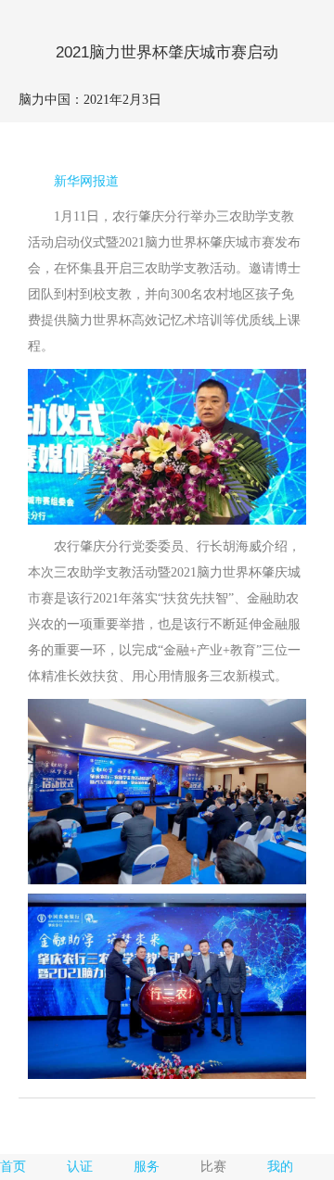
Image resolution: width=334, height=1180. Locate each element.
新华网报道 (86, 181)
